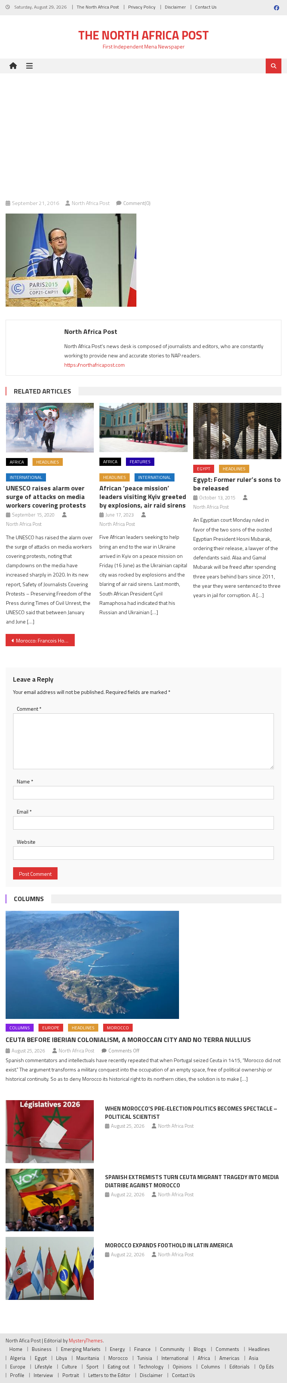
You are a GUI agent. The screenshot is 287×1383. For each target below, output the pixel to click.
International (26, 477)
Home (15, 1349)
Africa (17, 461)
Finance (142, 1349)
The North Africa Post (98, 6)
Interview (43, 1375)
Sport (92, 1366)
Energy (117, 1349)
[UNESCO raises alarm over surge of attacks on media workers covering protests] (50, 427)
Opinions (182, 1366)
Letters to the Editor (109, 1375)
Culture (69, 1366)
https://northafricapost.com (94, 365)
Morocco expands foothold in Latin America (169, 1245)
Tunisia (144, 1358)
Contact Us (205, 6)
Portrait (70, 1375)
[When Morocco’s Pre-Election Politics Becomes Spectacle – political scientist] (50, 1131)
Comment (29, 709)
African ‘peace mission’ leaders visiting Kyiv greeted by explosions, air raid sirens (142, 496)
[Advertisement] (143, 129)
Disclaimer (175, 6)
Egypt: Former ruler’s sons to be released (237, 483)
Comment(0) (137, 203)
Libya (61, 1358)
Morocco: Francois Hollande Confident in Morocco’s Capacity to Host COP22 (45, 640)
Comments (227, 1349)
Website (26, 842)
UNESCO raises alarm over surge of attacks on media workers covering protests (46, 496)
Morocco (118, 1027)
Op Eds (266, 1366)
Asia (253, 1358)
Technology (151, 1366)
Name (25, 781)
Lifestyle (43, 1366)
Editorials (239, 1366)
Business (42, 1349)
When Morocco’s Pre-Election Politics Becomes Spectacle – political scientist (191, 1112)
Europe (50, 1027)
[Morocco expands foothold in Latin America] (50, 1268)
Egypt (203, 468)
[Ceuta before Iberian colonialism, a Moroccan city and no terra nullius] (143, 965)
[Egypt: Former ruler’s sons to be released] (237, 431)
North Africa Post (91, 203)
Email (24, 811)
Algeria (17, 1358)
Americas (229, 1358)
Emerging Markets (81, 1349)
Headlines (47, 461)
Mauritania (87, 1358)
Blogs (200, 1349)
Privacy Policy (141, 6)
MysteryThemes (86, 1340)
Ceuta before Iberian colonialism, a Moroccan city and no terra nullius (128, 1040)
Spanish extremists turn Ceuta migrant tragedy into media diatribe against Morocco (192, 1181)
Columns (29, 899)
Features (140, 461)
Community (172, 1349)
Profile (17, 1375)
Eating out (118, 1366)
